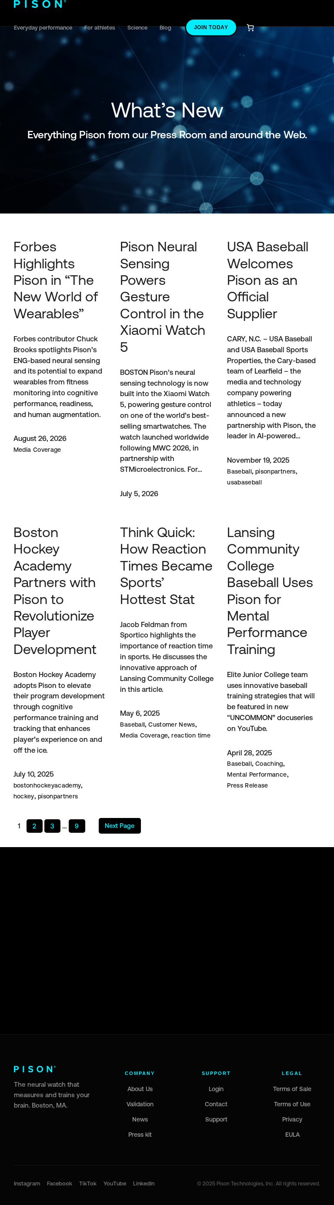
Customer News (171, 724)
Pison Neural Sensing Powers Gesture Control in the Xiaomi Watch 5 (162, 296)
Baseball (239, 471)
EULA (292, 1134)
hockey (23, 796)
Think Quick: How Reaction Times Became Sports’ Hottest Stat (166, 565)
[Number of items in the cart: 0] (250, 28)
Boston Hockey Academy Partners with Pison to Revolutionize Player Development (55, 590)
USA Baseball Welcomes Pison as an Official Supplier (267, 279)
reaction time (190, 735)
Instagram (27, 1183)
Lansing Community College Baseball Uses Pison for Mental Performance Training (270, 590)
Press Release (247, 785)
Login (216, 1088)
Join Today (211, 27)
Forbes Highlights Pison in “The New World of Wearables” (55, 279)
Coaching (269, 763)
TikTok (88, 1183)
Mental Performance (257, 774)
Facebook (59, 1183)
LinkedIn (143, 1183)
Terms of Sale (292, 1088)
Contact (216, 1104)
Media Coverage (37, 449)
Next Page (119, 825)
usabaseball (244, 482)
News (140, 1119)
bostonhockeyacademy (47, 785)
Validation (140, 1104)
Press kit (140, 1134)
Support (216, 1119)
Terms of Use (292, 1104)
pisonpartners (275, 471)
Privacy (292, 1119)
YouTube (115, 1183)
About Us (140, 1088)
